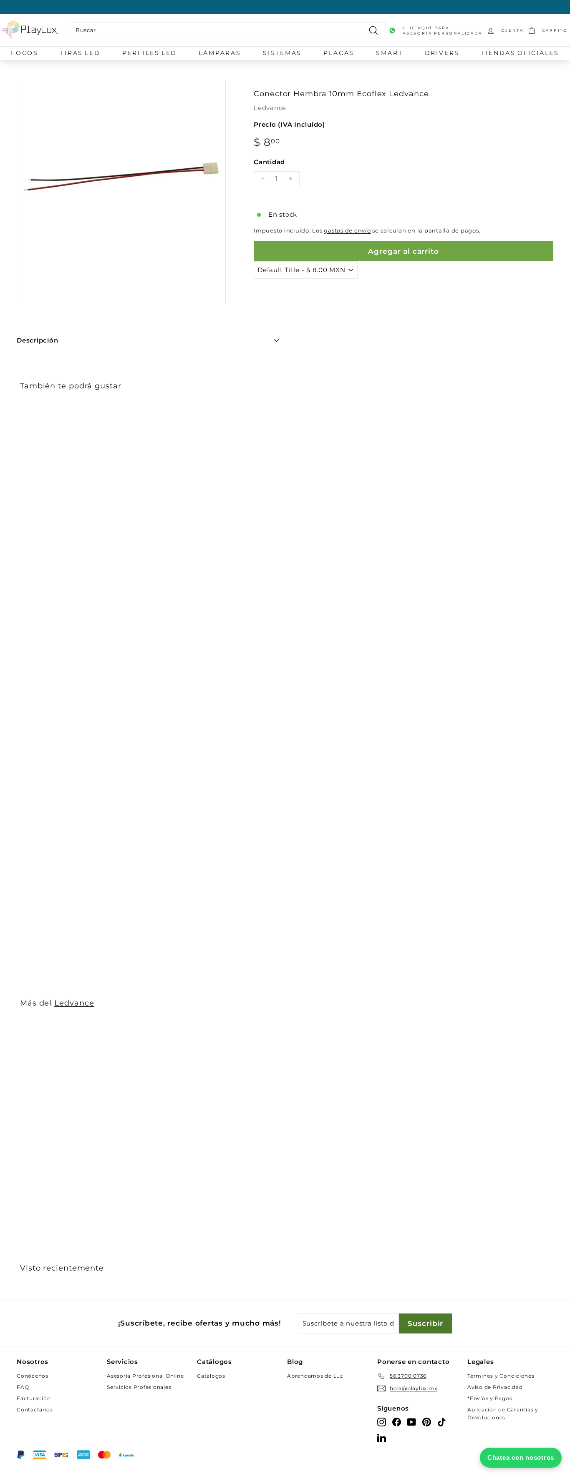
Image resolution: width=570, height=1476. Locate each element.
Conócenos (32, 1376)
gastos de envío (347, 231)
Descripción (37, 340)
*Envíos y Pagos (489, 1398)
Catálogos (211, 1376)
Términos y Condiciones (501, 1376)
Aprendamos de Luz (315, 1376)
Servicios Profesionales (139, 1387)
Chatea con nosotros (520, 1457)
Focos (24, 53)
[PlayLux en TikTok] (441, 1421)
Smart (389, 53)
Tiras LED (80, 53)
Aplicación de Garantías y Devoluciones (502, 1413)
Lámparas (220, 53)
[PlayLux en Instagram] (381, 1421)
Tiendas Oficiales (520, 53)
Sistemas (282, 53)
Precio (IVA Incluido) (289, 124)
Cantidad (269, 162)
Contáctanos (35, 1409)
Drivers (442, 53)
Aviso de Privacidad (494, 1387)
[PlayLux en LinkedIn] (381, 1437)
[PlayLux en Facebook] (396, 1421)
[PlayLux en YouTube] (411, 1421)
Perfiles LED (149, 53)
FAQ (23, 1387)
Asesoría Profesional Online (145, 1376)
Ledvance (270, 108)
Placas (338, 53)
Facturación (33, 1398)
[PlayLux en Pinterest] (426, 1421)
